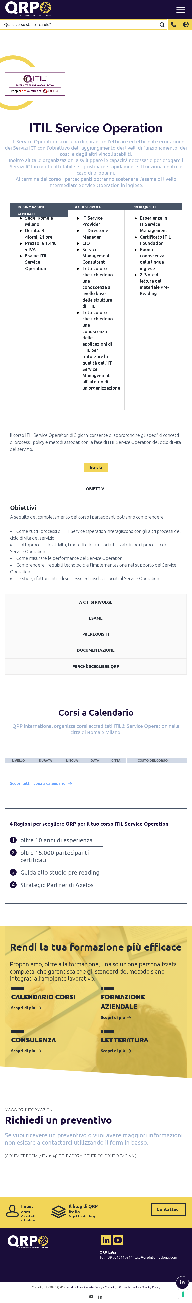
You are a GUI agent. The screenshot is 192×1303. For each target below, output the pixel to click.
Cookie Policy (93, 1287)
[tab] (96, 489)
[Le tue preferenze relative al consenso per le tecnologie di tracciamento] (183, 1294)
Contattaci (168, 1209)
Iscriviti (96, 467)
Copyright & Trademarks (122, 1287)
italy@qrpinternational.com (155, 1257)
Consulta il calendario (29, 1212)
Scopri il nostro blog (83, 1210)
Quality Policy (151, 1287)
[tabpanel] (96, 545)
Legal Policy (74, 1287)
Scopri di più (23, 1007)
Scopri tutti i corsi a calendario (38, 783)
